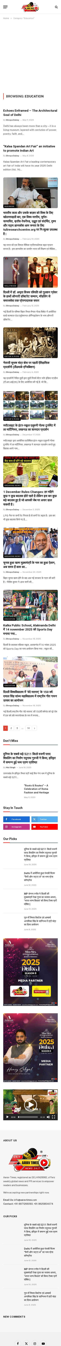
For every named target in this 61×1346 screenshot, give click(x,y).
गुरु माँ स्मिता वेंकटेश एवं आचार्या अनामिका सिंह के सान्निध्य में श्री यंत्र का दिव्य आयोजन (40, 921)
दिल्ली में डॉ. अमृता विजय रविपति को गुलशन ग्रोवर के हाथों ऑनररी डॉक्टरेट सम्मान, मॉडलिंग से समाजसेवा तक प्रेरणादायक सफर (30, 296)
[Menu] (5, 7)
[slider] (28, 1117)
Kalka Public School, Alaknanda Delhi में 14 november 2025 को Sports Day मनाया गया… (29, 629)
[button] (30, 1104)
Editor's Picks (12, 356)
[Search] (56, 7)
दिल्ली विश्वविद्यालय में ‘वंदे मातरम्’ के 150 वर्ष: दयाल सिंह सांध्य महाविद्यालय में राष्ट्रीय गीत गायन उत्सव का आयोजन (30, 696)
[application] (30, 1104)
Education (10, 619)
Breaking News (13, 485)
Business (9, 206)
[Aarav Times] (30, 7)
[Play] (7, 1117)
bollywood (10, 286)
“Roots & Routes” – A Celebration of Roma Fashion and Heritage (36, 789)
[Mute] (48, 1117)
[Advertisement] (30, 55)
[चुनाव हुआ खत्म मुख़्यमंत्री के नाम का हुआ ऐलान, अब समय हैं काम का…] (30, 542)
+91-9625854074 (43, 1204)
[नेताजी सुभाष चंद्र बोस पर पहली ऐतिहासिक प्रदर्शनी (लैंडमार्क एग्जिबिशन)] (30, 342)
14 (28, 728)
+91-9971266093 (23, 1204)
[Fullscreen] (53, 1117)
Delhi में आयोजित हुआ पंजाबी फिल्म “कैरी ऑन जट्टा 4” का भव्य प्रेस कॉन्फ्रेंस (39, 877)
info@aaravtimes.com (25, 1200)
